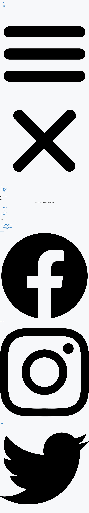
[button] (44, 97)
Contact (4, 6)
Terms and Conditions (7, 224)
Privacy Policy (6, 225)
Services (4, 3)
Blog (4, 5)
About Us (5, 2)
